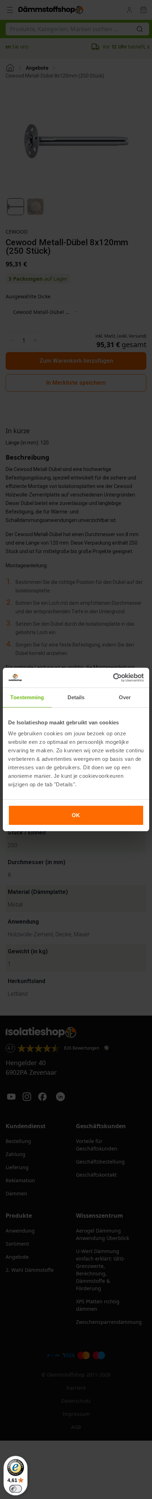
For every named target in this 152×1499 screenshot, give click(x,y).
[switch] (15, 1489)
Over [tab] (125, 697)
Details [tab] (76, 697)
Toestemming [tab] (27, 697)
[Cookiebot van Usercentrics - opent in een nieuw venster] (113, 677)
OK (76, 815)
